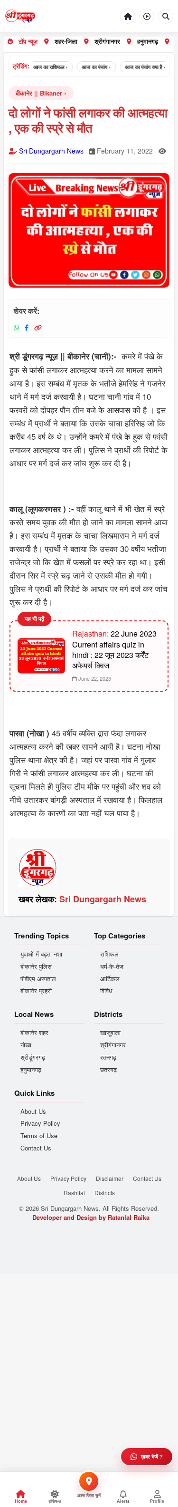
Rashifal (74, 1192)
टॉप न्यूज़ (28, 41)
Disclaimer (109, 1178)
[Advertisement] (89, 1363)
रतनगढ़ (108, 1057)
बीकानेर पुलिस (36, 966)
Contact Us (35, 1148)
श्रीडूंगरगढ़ (32, 1057)
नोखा (25, 1045)
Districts (104, 1192)
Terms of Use (38, 1135)
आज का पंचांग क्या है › (140, 66)
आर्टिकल (110, 979)
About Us (33, 1111)
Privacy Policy (40, 1123)
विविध (106, 990)
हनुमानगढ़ (147, 41)
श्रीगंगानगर (107, 41)
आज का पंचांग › (90, 66)
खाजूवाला (110, 1032)
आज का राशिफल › (45, 66)
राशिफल (109, 954)
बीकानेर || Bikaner (39, 92)
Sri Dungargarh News (51, 150)
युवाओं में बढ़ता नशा (41, 954)
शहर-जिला (66, 41)
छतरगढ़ (108, 1069)
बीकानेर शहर (34, 1032)
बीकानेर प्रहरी (36, 990)
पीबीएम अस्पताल (38, 979)
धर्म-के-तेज (111, 966)
